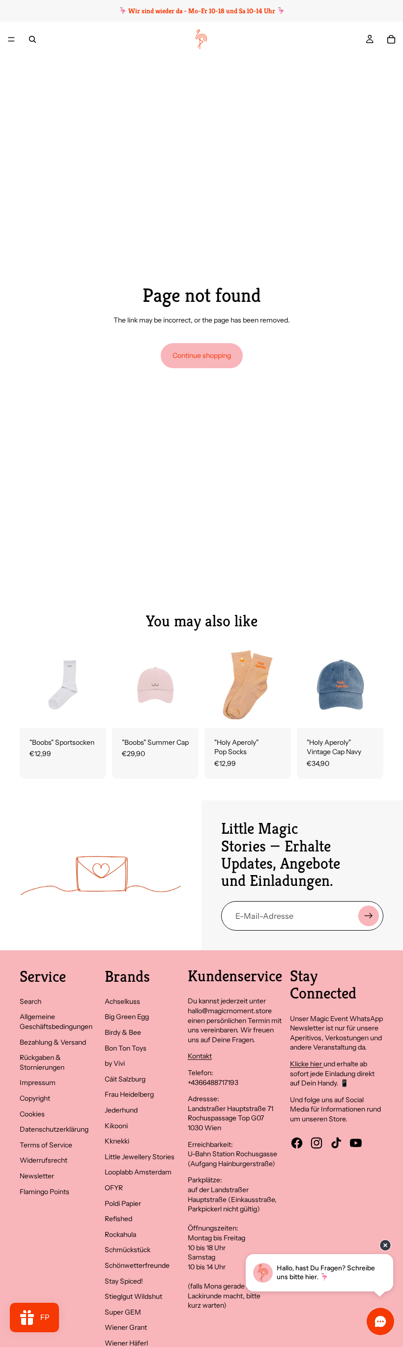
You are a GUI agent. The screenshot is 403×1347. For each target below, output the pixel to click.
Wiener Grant (126, 1327)
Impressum (38, 1082)
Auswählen (99, 712)
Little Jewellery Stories (139, 1156)
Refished (118, 1218)
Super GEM (123, 1312)
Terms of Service (46, 1145)
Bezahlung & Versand (53, 1042)
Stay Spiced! (124, 1281)
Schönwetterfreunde (137, 1265)
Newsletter (37, 1175)
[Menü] (11, 39)
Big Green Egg (127, 1016)
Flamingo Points (44, 1191)
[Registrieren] (368, 916)
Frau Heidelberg (129, 1094)
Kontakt (200, 1056)
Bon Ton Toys (125, 1048)
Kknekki (117, 1141)
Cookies (32, 1114)
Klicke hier (306, 1063)
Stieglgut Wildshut (133, 1296)
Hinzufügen (191, 712)
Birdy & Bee (123, 1032)
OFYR (114, 1187)
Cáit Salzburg (125, 1079)
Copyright (35, 1098)
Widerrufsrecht (43, 1160)
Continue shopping (202, 355)
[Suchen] (32, 39)
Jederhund (121, 1110)
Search (30, 1001)
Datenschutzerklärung (54, 1129)
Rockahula (120, 1234)
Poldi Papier (123, 1203)
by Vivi (115, 1063)
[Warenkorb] (391, 39)
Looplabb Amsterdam (138, 1172)
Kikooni (116, 1125)
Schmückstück (127, 1249)
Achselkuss (122, 1001)
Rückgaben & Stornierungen (42, 1062)
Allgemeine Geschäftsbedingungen (56, 1021)
